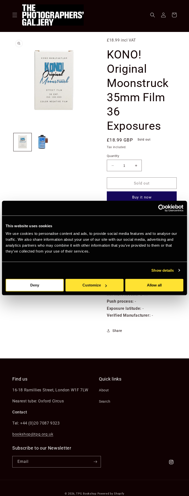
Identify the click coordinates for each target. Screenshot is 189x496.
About (104, 390)
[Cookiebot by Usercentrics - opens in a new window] (161, 208)
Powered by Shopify (111, 493)
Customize (91, 285)
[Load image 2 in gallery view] (43, 142)
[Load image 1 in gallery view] (23, 142)
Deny (34, 285)
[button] (14, 15)
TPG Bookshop (86, 493)
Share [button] (117, 331)
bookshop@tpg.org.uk (32, 434)
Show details (162, 270)
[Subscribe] (95, 462)
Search (104, 401)
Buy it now (142, 197)
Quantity (113, 156)
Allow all (154, 285)
